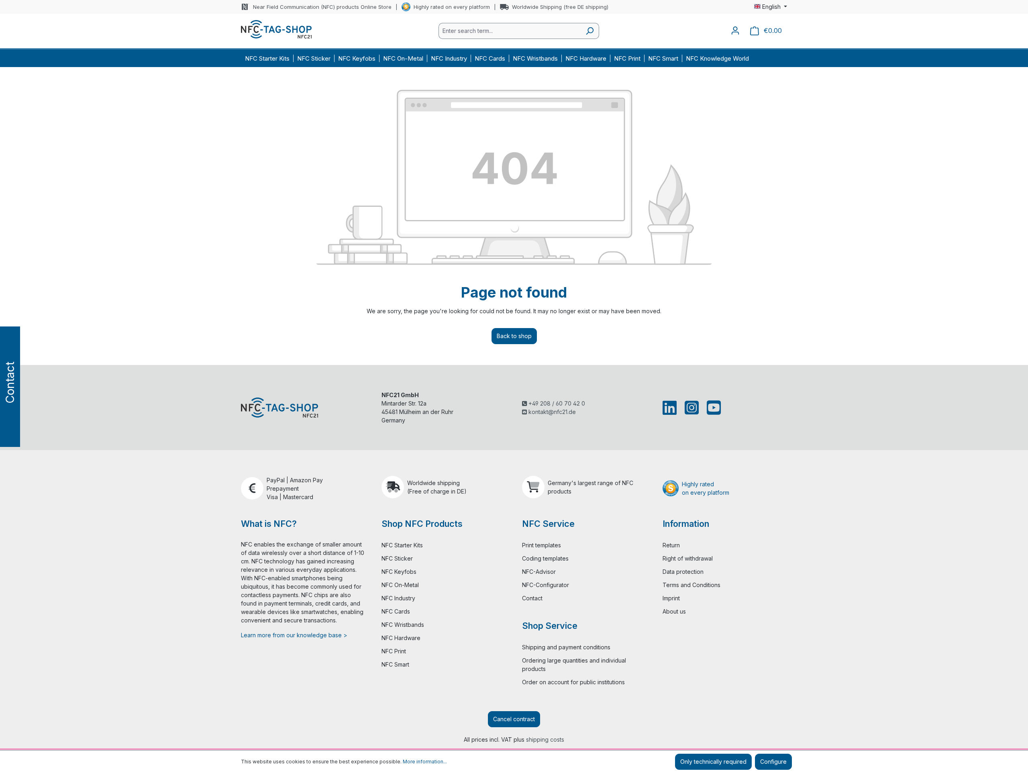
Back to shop (514, 335)
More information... (425, 762)
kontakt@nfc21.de (551, 411)
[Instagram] (691, 407)
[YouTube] (712, 407)
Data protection (683, 571)
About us (674, 611)
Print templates (541, 545)
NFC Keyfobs (398, 571)
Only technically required (713, 761)
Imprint (671, 598)
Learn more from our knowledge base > (294, 635)
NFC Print (393, 651)
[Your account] (735, 30)
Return (671, 545)
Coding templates (545, 558)
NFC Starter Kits (402, 545)
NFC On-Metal (400, 584)
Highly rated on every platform (452, 7)
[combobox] (510, 31)
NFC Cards (395, 611)
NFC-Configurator (545, 584)
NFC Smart (395, 664)
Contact (532, 598)
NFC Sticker (397, 558)
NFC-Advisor (539, 571)
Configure (773, 761)
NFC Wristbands (402, 624)
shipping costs (545, 739)
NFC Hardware (400, 637)
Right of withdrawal (688, 558)
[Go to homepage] (276, 29)
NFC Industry (398, 598)
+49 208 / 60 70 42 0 (556, 403)
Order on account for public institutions (573, 682)
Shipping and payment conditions (566, 647)
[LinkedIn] (671, 407)
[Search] (589, 31)
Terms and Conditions (691, 584)
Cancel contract (514, 719)
